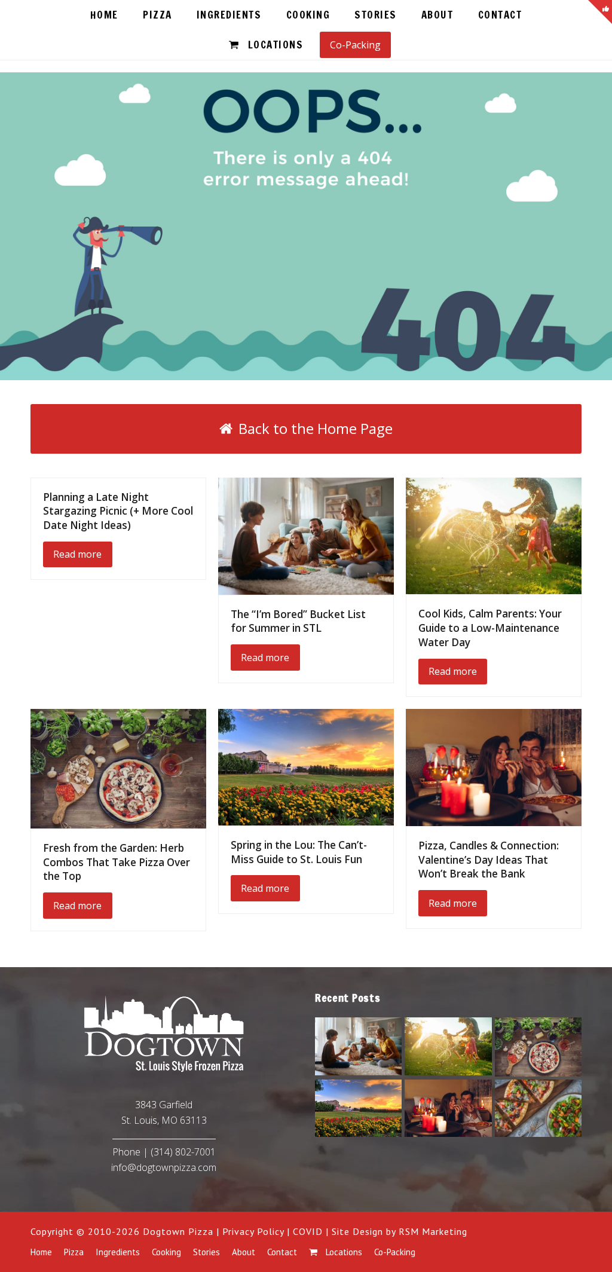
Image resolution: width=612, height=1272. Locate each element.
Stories (206, 1252)
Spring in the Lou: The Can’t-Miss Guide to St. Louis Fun (299, 852)
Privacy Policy (253, 1231)
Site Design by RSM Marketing (399, 1231)
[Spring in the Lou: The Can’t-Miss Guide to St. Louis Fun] (306, 766)
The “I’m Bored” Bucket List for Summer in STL (298, 621)
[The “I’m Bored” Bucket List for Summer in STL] (306, 535)
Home (41, 1252)
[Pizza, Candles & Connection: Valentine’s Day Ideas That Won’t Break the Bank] (494, 766)
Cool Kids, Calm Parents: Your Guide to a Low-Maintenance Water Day (490, 628)
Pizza (74, 1252)
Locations (342, 1252)
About (243, 1252)
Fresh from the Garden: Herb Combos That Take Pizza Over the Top (116, 862)
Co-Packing (394, 1252)
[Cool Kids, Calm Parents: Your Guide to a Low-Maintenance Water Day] (494, 535)
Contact (282, 1252)
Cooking (166, 1252)
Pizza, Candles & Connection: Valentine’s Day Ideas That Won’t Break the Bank (488, 859)
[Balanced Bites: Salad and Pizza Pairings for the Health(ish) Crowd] (538, 1107)
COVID (308, 1231)
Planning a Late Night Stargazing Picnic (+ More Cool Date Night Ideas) (118, 511)
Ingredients (118, 1252)
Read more (77, 554)
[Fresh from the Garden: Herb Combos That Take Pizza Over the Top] (118, 767)
